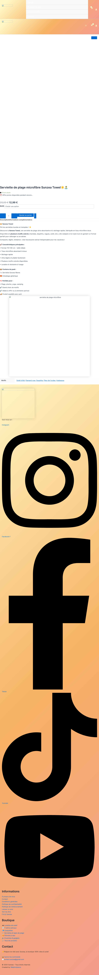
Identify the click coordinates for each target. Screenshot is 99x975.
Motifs (2, 206)
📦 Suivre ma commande (11, 957)
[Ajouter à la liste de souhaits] (35, 215)
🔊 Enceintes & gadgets (10, 938)
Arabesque (60, 380)
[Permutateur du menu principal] (86, 25)
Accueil (30, 2)
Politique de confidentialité (12, 904)
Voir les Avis (6, 912)
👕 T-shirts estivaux (9, 928)
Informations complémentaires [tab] (20, 220)
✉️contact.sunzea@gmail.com (13, 959)
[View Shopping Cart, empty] (91, 9)
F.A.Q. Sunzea (7, 914)
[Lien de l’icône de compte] (96, 9)
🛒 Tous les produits (9, 941)
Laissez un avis (7, 909)
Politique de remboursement (12, 907)
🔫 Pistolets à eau (8, 935)
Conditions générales (9, 902)
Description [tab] (4, 220)
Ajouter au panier (25, 215)
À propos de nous (34, 7)
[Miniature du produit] (94, 37)
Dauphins (39, 380)
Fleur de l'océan (49, 380)
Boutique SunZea (34, 12)
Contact (31, 16)
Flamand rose (30, 380)
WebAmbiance (16, 967)
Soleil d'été (21, 380)
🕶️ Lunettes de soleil (9, 925)
